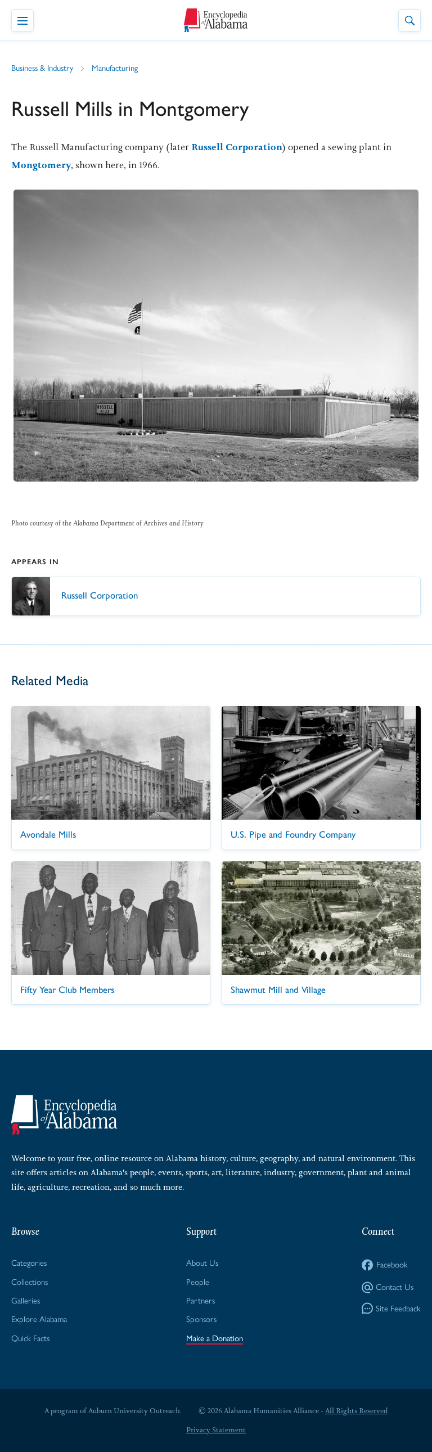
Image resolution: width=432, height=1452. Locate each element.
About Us (202, 1263)
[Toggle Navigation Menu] (22, 20)
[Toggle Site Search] (409, 20)
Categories (29, 1263)
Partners (200, 1301)
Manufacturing (115, 68)
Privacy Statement (216, 1430)
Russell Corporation (236, 147)
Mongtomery (41, 165)
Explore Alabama (39, 1319)
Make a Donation (214, 1338)
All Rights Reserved (356, 1410)
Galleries (25, 1301)
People (197, 1282)
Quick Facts (30, 1338)
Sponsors (201, 1319)
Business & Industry (42, 68)
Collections (29, 1282)
